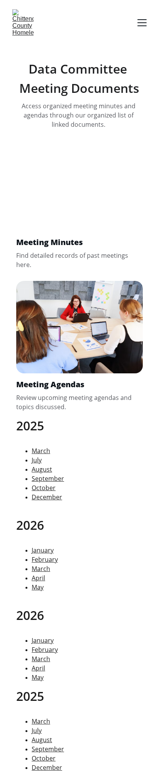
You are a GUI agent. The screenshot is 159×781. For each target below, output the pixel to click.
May (38, 677)
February (45, 649)
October (44, 488)
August (42, 469)
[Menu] (142, 22)
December (47, 497)
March (41, 659)
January (43, 640)
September (48, 478)
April (38, 668)
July (37, 460)
